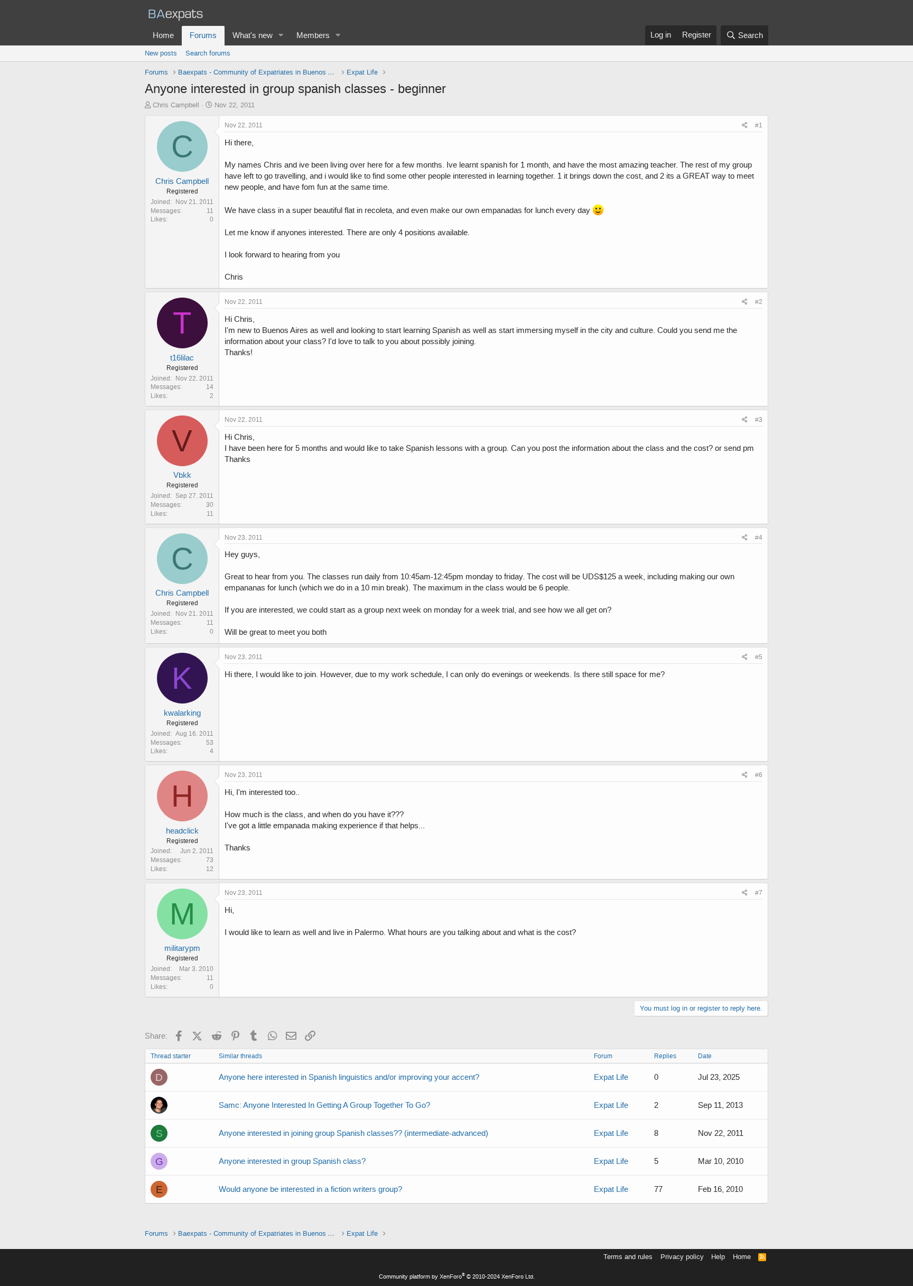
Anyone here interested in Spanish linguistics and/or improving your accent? (349, 1077)
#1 (758, 125)
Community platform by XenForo (457, 1277)
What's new (252, 35)
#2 (758, 302)
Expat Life (611, 1077)
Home (163, 35)
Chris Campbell (176, 104)
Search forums (207, 53)
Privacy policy (682, 1256)
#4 (758, 537)
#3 (758, 419)
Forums (203, 35)
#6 (758, 775)
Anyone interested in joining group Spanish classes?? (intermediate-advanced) (353, 1133)
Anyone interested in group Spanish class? (292, 1161)
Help (718, 1256)
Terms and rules (628, 1256)
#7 (758, 893)
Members (313, 35)
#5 (758, 657)
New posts (161, 53)
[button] (281, 35)
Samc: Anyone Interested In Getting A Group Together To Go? (324, 1105)
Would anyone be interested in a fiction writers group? (310, 1189)
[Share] (744, 125)
